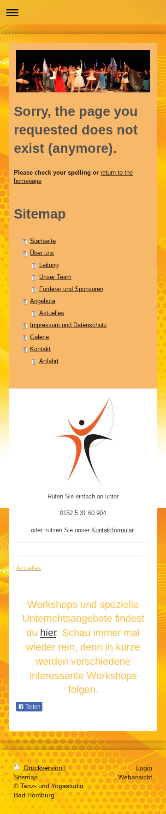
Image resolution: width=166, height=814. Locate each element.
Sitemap (26, 777)
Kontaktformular (112, 530)
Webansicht (135, 777)
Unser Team (55, 276)
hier (48, 632)
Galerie (39, 337)
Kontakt (40, 349)
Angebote (42, 301)
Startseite (43, 240)
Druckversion (43, 767)
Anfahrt (49, 361)
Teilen (32, 707)
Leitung (49, 264)
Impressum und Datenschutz (68, 325)
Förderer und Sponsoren (71, 289)
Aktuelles (51, 313)
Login (144, 767)
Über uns (42, 252)
